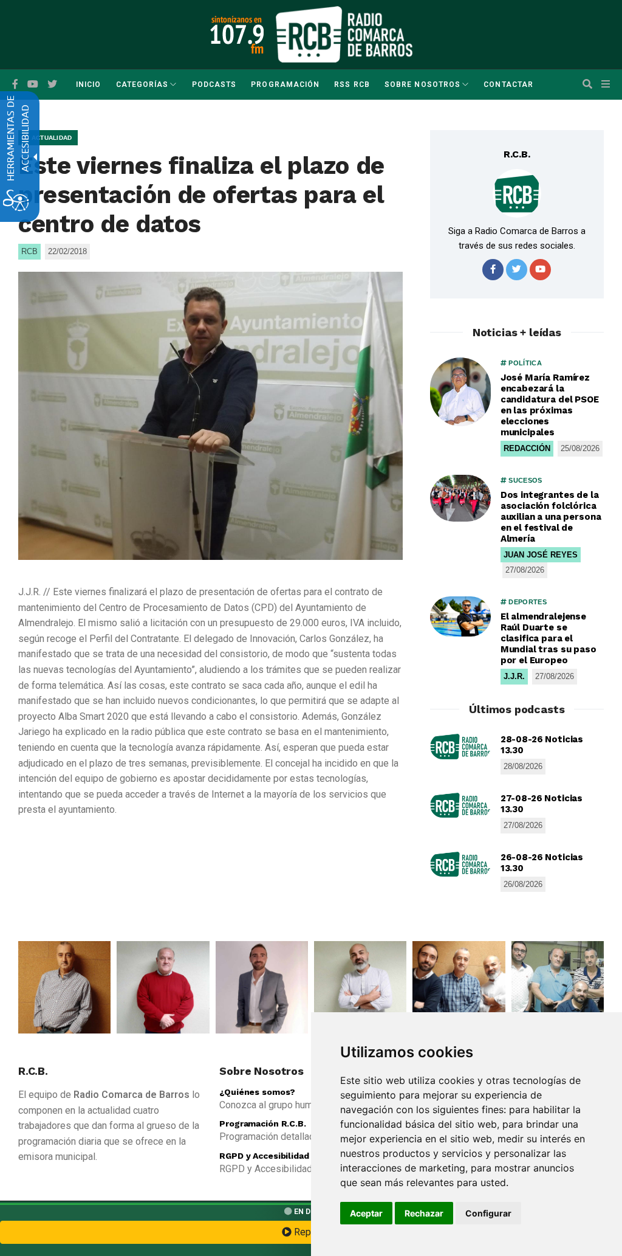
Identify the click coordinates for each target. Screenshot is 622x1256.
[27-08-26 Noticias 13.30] (460, 805)
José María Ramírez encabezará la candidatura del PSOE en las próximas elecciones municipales (550, 405)
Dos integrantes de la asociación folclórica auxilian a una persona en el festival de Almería (551, 516)
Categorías (142, 84)
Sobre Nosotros (422, 84)
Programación (285, 84)
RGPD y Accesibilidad (264, 1156)
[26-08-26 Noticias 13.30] (460, 864)
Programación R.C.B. (262, 1123)
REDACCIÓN (527, 448)
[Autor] (517, 193)
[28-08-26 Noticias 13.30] (460, 746)
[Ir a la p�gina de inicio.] (344, 34)
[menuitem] (88, 84)
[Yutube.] (32, 84)
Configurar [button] (488, 1213)
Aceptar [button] (366, 1213)
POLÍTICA (524, 363)
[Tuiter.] (52, 84)
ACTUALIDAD (50, 137)
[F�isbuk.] (15, 84)
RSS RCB (352, 84)
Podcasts (214, 84)
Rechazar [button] (424, 1213)
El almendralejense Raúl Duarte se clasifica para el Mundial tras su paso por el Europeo (548, 638)
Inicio (88, 84)
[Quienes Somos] (64, 987)
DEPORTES (527, 602)
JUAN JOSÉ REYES (541, 554)
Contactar (508, 84)
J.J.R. (514, 676)
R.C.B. (517, 154)
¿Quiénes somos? (257, 1092)
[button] (587, 84)
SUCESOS (524, 480)
